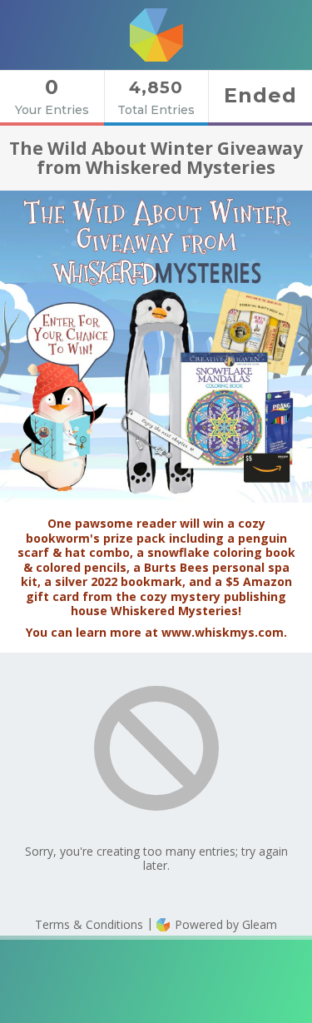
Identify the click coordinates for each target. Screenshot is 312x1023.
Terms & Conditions (89, 924)
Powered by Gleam (224, 924)
